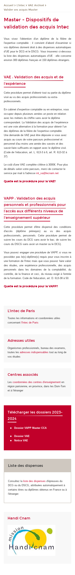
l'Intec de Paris (29, 322)
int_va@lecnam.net (47, 173)
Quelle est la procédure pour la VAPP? (31, 286)
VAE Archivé (36, 5)
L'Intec (21, 5)
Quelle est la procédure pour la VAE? (30, 181)
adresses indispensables (34, 352)
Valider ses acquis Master (21, 9)
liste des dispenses (34, 481)
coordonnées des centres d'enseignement (37, 382)
